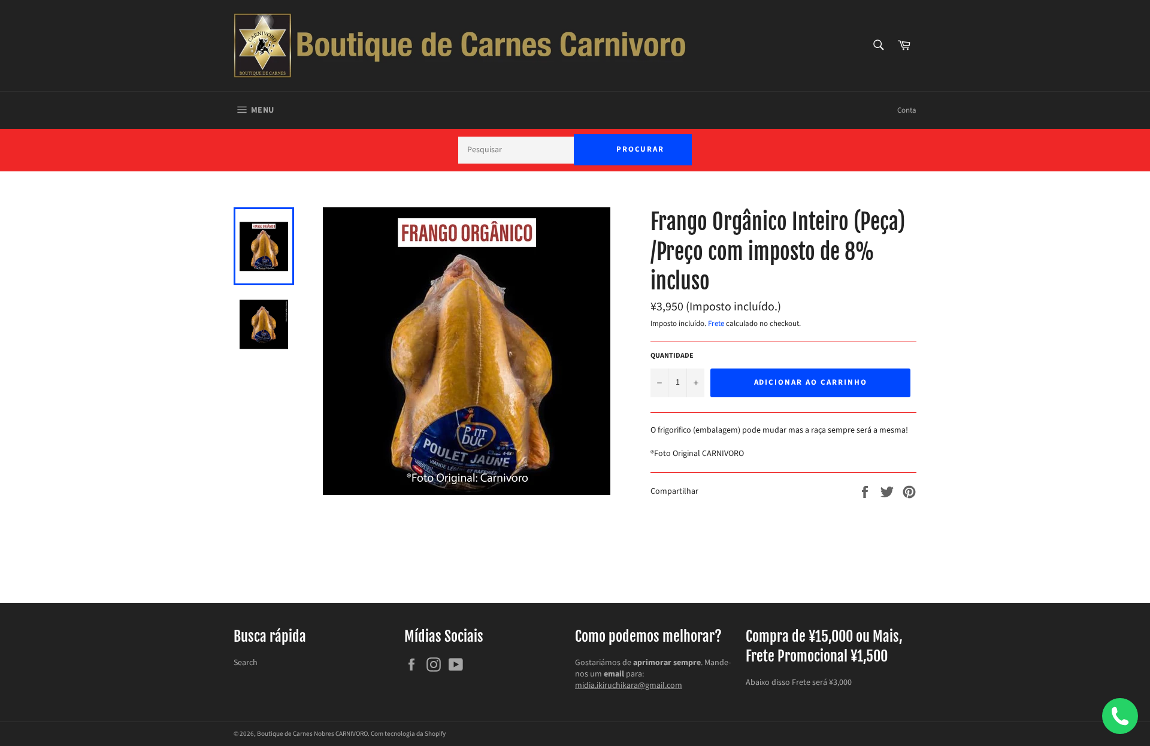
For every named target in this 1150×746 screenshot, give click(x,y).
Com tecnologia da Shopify (408, 733)
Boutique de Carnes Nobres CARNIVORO (312, 733)
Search (246, 663)
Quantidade (672, 356)
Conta (906, 110)
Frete (716, 323)
